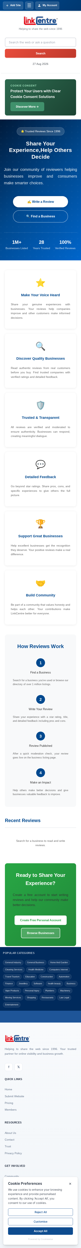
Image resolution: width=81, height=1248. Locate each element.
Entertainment (11, 1004)
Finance (9, 983)
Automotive (64, 976)
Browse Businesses (40, 933)
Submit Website (14, 1096)
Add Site (15, 5)
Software (38, 983)
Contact (9, 1139)
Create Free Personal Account (40, 920)
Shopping (31, 997)
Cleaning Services (13, 969)
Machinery (65, 990)
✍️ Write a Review (40, 201)
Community (12, 1176)
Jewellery (23, 983)
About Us (10, 1132)
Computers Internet (58, 969)
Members (11, 1109)
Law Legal (64, 997)
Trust (8, 1146)
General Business (35, 962)
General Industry (13, 962)
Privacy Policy (13, 1153)
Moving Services (13, 997)
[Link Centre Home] (40, 21)
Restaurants (47, 997)
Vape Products (12, 990)
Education (30, 976)
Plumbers (49, 990)
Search (40, 53)
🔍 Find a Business (40, 216)
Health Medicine (35, 969)
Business (71, 983)
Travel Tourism (12, 976)
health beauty (54, 983)
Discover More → (27, 106)
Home (8, 1089)
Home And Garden (59, 962)
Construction (47, 976)
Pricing (9, 1103)
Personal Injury (32, 990)
